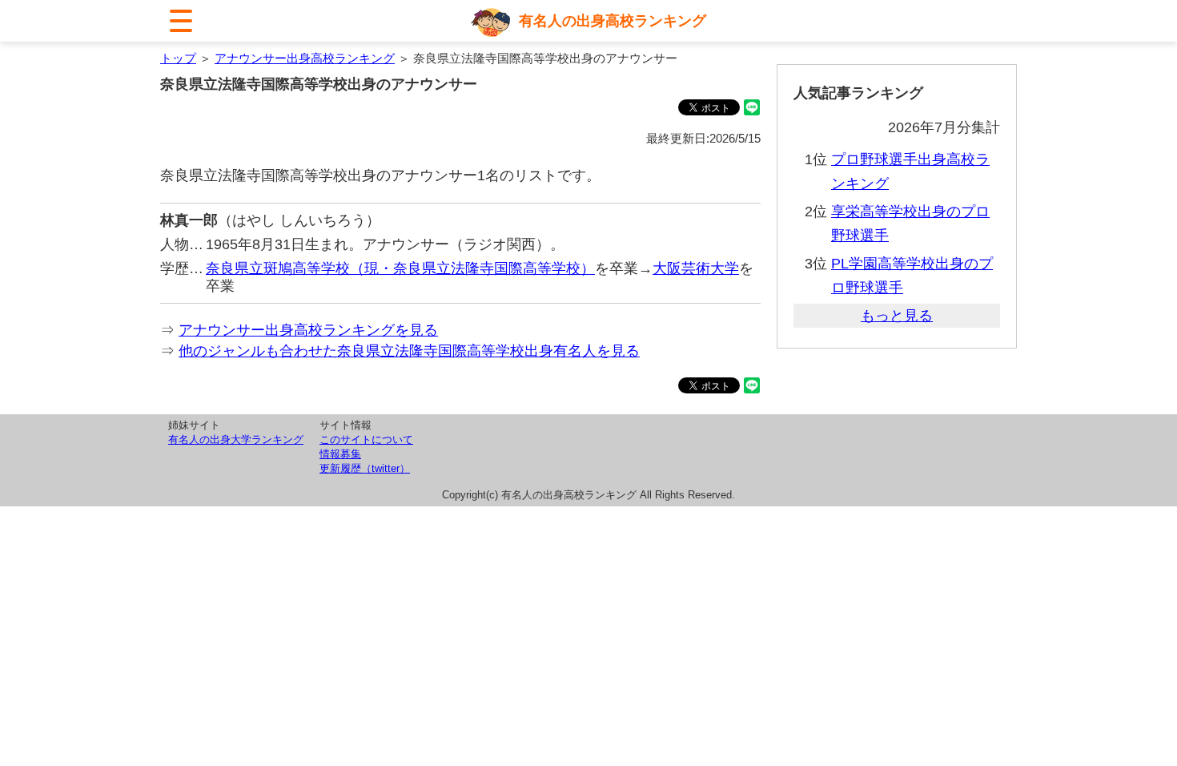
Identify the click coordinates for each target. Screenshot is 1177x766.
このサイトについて (366, 439)
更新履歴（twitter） (364, 468)
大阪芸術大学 (696, 268)
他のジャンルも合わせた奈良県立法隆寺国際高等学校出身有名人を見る (409, 351)
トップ (178, 58)
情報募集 (340, 454)
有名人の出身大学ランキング (235, 439)
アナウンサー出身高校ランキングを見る (308, 330)
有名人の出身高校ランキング (612, 21)
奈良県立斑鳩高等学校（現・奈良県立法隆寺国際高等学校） (400, 268)
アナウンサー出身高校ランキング (305, 58)
